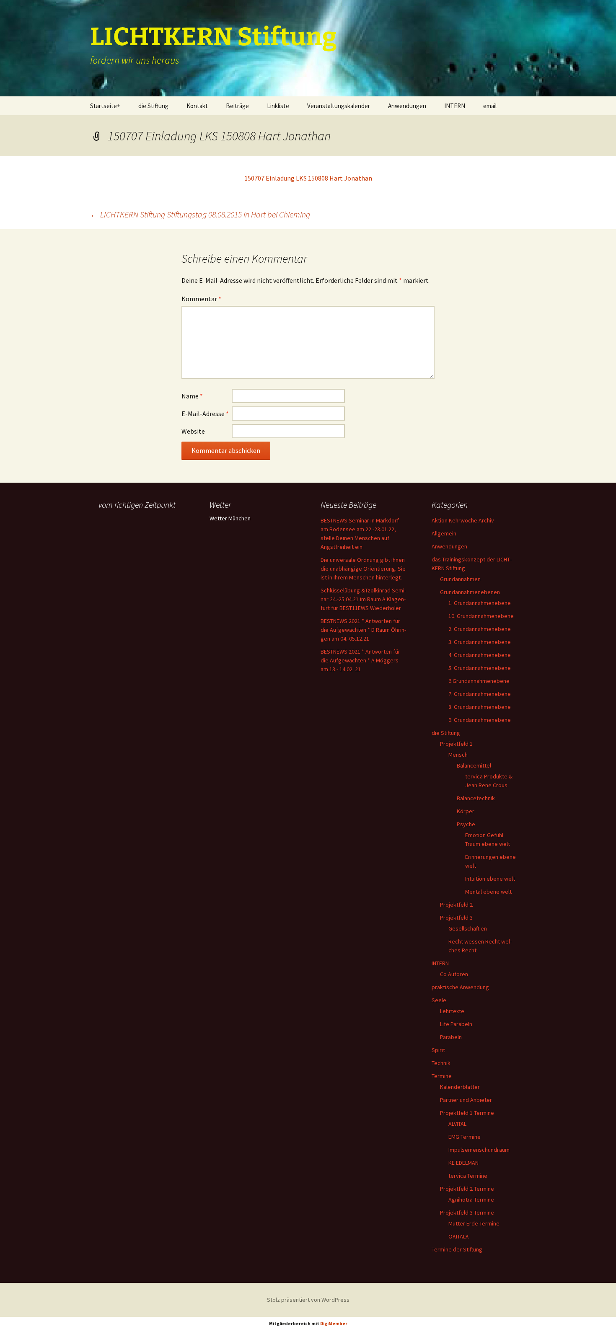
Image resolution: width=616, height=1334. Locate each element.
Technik (441, 1063)
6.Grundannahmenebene (479, 681)
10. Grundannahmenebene (481, 616)
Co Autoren (454, 974)
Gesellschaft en (467, 928)
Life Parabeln (456, 1024)
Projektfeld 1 (456, 743)
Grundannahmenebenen (470, 592)
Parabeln (451, 1037)
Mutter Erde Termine (474, 1223)
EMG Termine (464, 1136)
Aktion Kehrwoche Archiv (463, 520)
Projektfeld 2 (456, 904)
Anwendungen (407, 106)
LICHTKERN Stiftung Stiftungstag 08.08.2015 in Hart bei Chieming (200, 214)
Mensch (458, 754)
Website (193, 431)
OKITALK (458, 1236)
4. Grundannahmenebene (479, 655)
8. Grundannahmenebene (479, 707)
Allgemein (444, 533)
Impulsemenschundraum (479, 1149)
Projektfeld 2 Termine (467, 1188)
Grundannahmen (460, 579)
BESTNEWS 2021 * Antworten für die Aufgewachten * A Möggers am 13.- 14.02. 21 (360, 660)
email (490, 106)
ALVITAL (457, 1123)
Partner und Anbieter (466, 1100)
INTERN (454, 106)
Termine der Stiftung (457, 1249)
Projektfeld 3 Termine (467, 1212)
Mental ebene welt (488, 891)
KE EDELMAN (463, 1162)
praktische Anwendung (460, 987)
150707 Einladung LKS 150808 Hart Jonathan (308, 178)
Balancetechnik (476, 798)
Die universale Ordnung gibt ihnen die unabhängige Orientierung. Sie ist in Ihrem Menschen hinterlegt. (363, 568)
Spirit (438, 1050)
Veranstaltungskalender (338, 106)
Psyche (466, 824)
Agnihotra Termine (471, 1199)
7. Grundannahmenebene (479, 694)
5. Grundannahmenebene (479, 668)
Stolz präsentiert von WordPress (308, 1299)
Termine (442, 1076)
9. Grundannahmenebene (479, 720)
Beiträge (237, 106)
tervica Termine (467, 1175)
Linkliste (278, 106)
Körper (465, 811)
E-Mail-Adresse (205, 413)
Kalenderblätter (460, 1087)
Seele (439, 1000)
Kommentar (201, 299)
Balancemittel (474, 765)
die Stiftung (153, 106)
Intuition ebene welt (490, 878)
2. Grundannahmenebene (479, 629)
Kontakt (197, 106)
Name (192, 396)
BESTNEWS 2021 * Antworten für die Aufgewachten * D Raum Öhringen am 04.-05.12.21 (363, 629)
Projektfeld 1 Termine (467, 1113)
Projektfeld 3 (456, 917)
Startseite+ (105, 106)
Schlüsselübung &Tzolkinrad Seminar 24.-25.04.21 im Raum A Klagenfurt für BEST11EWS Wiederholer (363, 599)
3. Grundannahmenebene (479, 642)
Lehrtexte (452, 1011)
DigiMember (333, 1323)
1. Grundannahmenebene (479, 603)
